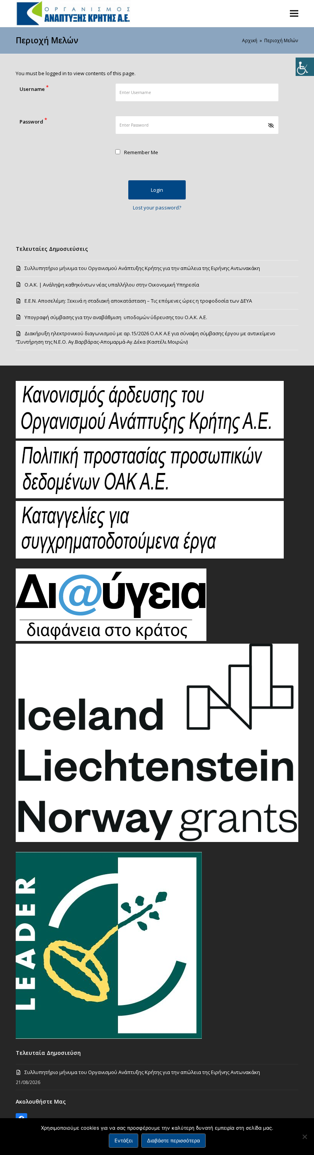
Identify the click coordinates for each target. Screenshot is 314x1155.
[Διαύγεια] (111, 639)
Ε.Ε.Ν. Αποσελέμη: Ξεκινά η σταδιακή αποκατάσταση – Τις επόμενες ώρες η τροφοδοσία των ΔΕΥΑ (138, 300)
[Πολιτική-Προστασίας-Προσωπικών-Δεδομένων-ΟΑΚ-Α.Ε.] (150, 496)
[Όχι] (304, 1136)
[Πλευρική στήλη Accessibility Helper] (305, 67)
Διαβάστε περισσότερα (173, 1140)
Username (34, 88)
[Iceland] (157, 840)
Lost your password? (157, 207)
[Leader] (109, 1036)
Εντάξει (123, 1140)
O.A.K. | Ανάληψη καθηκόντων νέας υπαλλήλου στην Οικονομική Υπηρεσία (112, 284)
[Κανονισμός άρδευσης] (150, 436)
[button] (294, 13)
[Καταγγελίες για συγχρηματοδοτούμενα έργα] (150, 556)
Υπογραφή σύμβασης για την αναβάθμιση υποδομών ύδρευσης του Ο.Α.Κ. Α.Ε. (116, 317)
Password (33, 120)
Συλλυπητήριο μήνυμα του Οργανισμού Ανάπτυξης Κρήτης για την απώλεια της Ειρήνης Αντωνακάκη (142, 268)
